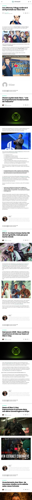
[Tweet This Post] (25, 13)
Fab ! (6, 104)
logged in (7, 91)
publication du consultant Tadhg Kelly (15, 151)
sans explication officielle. (18, 303)
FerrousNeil (6, 12)
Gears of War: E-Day (7, 369)
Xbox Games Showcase (9, 362)
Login (17, 90)
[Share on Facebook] (23, 13)
